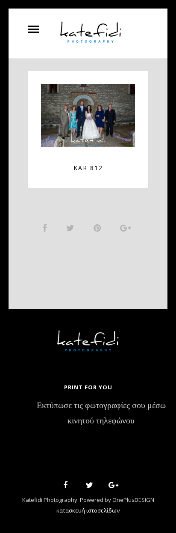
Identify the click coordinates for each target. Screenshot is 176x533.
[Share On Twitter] (71, 228)
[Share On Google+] (127, 228)
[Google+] (111, 486)
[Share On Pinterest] (99, 228)
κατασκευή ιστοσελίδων (88, 510)
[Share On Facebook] (46, 228)
